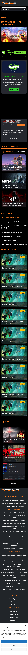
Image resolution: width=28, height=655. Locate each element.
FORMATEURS (21, 151)
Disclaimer (14, 604)
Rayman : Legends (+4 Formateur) (11, 236)
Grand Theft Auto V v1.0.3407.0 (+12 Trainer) (14, 589)
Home (2, 15)
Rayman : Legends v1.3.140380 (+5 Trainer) (13, 222)
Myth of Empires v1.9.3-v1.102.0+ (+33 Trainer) (14, 572)
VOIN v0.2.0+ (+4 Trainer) (14, 583)
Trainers (3, 17)
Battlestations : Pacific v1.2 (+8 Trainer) (14, 548)
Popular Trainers (14, 614)
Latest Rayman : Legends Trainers (10, 217)
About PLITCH (14, 89)
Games (9, 15)
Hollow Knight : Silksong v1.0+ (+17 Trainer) (14, 520)
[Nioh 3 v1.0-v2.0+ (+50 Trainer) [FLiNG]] (14, 435)
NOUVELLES (8, 151)
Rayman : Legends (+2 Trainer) (10, 240)
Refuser (14, 645)
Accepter (14, 641)
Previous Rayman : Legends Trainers (12, 244)
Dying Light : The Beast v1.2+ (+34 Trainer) (14, 523)
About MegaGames (14, 599)
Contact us (14, 601)
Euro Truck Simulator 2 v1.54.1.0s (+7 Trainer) (14, 580)
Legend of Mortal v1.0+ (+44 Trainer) (14, 512)
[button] (26, 625)
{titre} (13, 653)
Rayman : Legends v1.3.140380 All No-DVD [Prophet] (14, 227)
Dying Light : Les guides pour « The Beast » (14, 500)
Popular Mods (14, 617)
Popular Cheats (14, 620)
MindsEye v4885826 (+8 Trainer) (14, 536)
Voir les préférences (14, 649)
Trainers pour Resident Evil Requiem (14, 506)
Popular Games (14, 611)
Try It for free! (20, 52)
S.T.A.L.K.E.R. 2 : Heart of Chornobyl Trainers (14, 503)
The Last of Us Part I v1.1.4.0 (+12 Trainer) (14, 569)
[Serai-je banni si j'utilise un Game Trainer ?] (14, 453)
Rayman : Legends (18, 15)
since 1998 (21, 125)
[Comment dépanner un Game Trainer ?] (14, 471)
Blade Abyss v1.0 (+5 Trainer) (14, 586)
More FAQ (14, 483)
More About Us (14, 138)
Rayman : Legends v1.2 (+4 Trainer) (11, 232)
